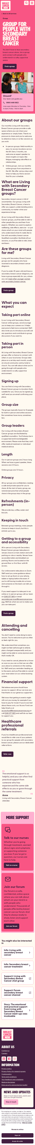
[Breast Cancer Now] (17, 1035)
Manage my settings (17, 1129)
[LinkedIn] (4, 1059)
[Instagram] (14, 1059)
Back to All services (9, 13)
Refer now (7, 754)
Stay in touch (11, 1102)
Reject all (17, 1135)
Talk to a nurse (11, 865)
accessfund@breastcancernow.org (15, 711)
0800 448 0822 (12, 102)
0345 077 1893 (9, 596)
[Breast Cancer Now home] (5, 6)
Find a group (10, 66)
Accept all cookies (17, 1141)
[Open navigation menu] (32, 3)
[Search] (26, 3)
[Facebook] (9, 1059)
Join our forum (11, 926)
